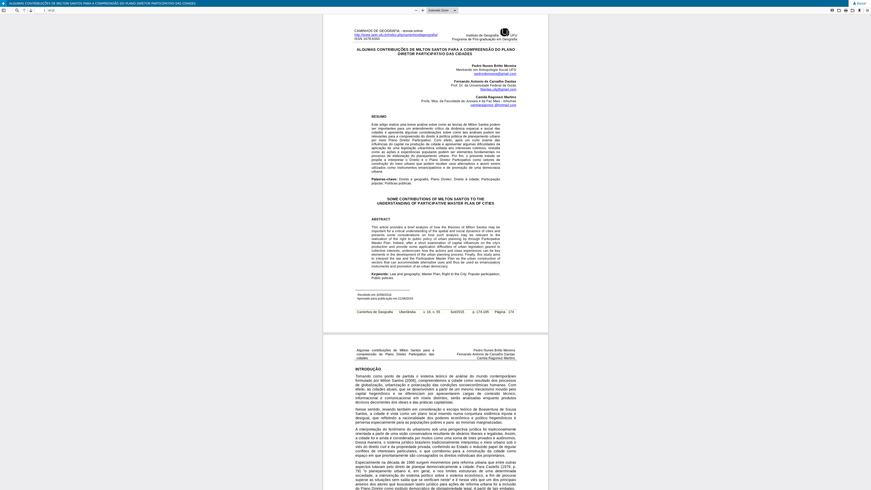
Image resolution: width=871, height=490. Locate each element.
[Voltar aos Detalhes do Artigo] (3, 3)
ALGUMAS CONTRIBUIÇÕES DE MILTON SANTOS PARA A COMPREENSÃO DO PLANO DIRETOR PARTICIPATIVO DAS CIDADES (102, 3)
